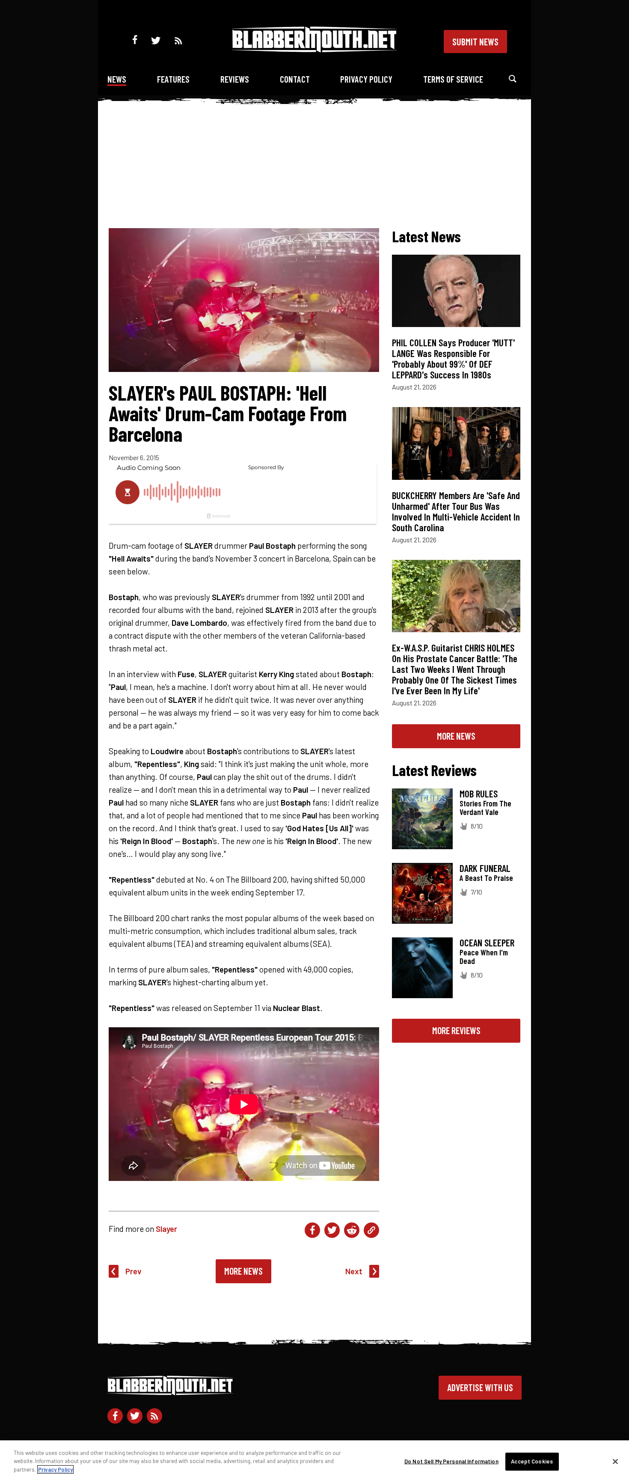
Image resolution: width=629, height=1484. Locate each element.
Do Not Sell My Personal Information (451, 1461)
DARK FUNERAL (485, 868)
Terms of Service (453, 79)
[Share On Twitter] (332, 1230)
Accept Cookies (532, 1461)
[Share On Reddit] (351, 1230)
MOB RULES (479, 794)
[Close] (615, 1461)
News (116, 79)
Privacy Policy (366, 79)
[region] (314, 1462)
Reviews (234, 79)
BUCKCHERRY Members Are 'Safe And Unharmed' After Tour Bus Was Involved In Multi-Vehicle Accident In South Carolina (456, 511)
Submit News (475, 41)
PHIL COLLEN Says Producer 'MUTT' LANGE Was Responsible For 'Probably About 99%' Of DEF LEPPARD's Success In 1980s (453, 358)
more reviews (456, 1030)
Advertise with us (480, 1387)
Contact (295, 79)
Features (173, 79)
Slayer (166, 1229)
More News (243, 1270)
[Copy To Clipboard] (371, 1230)
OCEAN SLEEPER (487, 943)
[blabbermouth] (314, 49)
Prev (133, 1271)
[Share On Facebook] (312, 1230)
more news (456, 735)
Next (353, 1271)
